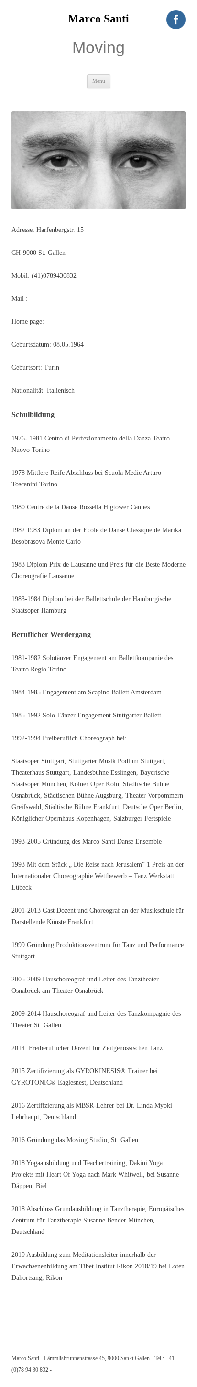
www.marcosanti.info (75, 321)
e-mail (60, 1369)
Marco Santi (98, 18)
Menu (98, 81)
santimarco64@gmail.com (63, 298)
